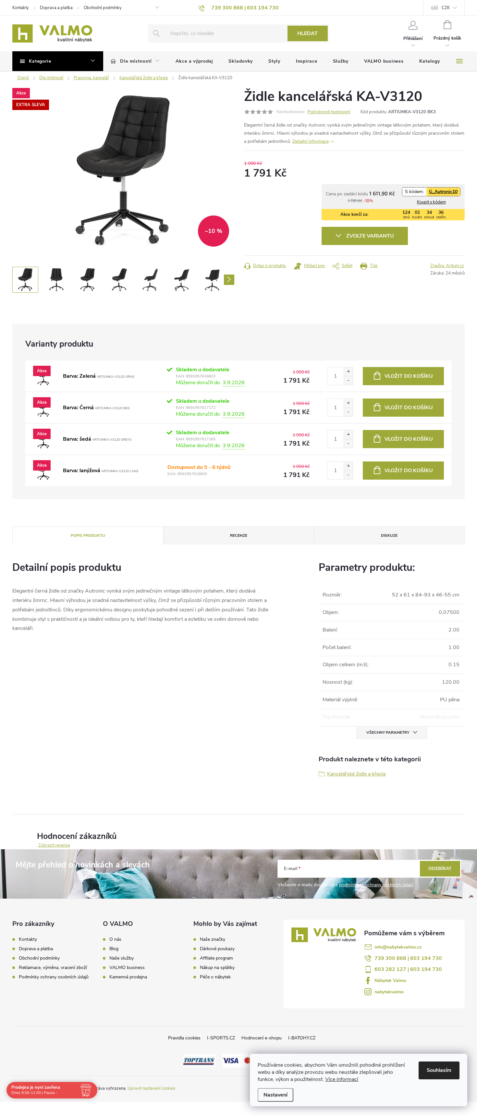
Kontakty (20, 8)
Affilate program (216, 958)
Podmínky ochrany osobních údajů (54, 977)
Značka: (447, 266)
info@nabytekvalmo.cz (398, 947)
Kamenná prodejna (128, 977)
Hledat (307, 33)
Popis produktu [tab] (88, 535)
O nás (115, 939)
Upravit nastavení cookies (151, 1088)
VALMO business (127, 967)
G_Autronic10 (443, 192)
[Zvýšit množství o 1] (348, 371)
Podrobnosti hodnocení (328, 112)
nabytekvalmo (389, 992)
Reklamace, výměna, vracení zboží (53, 967)
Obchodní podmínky (103, 8)
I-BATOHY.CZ (301, 1038)
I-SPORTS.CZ (221, 1038)
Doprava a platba (56, 8)
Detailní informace (310, 141)
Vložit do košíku (409, 376)
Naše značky (212, 939)
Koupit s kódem (431, 202)
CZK (446, 8)
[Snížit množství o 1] (348, 380)
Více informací (341, 1079)
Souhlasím (439, 1070)
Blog (113, 948)
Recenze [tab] (238, 535)
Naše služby (121, 958)
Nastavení (275, 1094)
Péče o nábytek (215, 977)
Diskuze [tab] (389, 535)
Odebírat (440, 868)
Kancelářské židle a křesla (356, 774)
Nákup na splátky (217, 967)
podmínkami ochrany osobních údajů (376, 885)
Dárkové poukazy (217, 948)
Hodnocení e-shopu (261, 1038)
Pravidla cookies (184, 1038)
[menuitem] (135, 61)
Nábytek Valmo (390, 980)
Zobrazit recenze (54, 845)
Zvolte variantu (370, 235)
